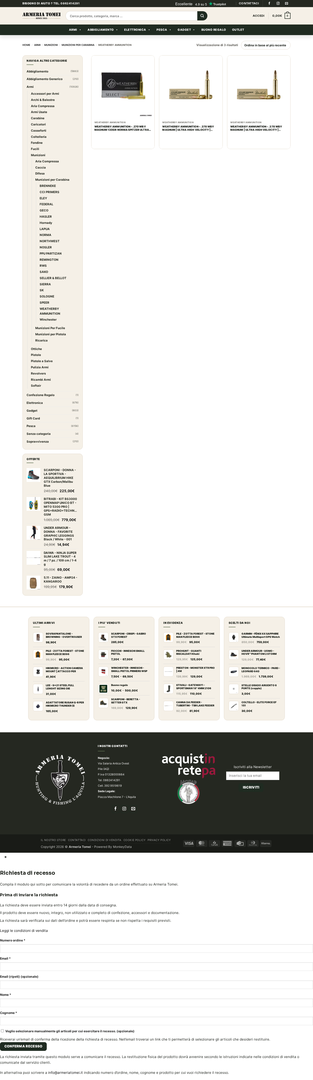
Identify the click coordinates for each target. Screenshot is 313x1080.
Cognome (8, 727)
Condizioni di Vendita (104, 554)
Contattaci (77, 554)
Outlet (238, 40)
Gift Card (33, 132)
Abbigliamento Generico (45, 89)
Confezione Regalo (41, 109)
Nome (5, 709)
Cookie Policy (135, 554)
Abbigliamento (101, 40)
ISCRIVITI (251, 495)
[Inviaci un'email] (287, 14)
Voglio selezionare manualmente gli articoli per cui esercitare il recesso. (70, 745)
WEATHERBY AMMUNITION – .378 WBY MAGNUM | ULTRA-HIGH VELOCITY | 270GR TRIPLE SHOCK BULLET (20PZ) (188, 138)
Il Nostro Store (53, 554)
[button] (281, 26)
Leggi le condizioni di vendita (24, 644)
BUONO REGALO (213, 40)
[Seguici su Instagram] (278, 14)
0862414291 (70, 13)
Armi (73, 40)
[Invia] (202, 26)
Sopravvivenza (38, 155)
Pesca (161, 40)
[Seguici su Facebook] (269, 14)
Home (26, 55)
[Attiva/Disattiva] (71, 97)
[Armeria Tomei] (41, 26)
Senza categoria (39, 148)
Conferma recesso (23, 760)
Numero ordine (12, 654)
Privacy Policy (159, 554)
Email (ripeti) (19, 690)
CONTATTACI (249, 13)
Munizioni (51, 55)
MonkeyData (122, 561)
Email (5, 672)
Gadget (184, 40)
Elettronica (135, 40)
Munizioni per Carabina (78, 55)
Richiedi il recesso (251, 507)
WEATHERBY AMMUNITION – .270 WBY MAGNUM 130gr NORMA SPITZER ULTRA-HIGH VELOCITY (122, 138)
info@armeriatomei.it (65, 786)
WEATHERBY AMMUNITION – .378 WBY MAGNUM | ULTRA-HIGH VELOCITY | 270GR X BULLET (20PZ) (256, 138)
